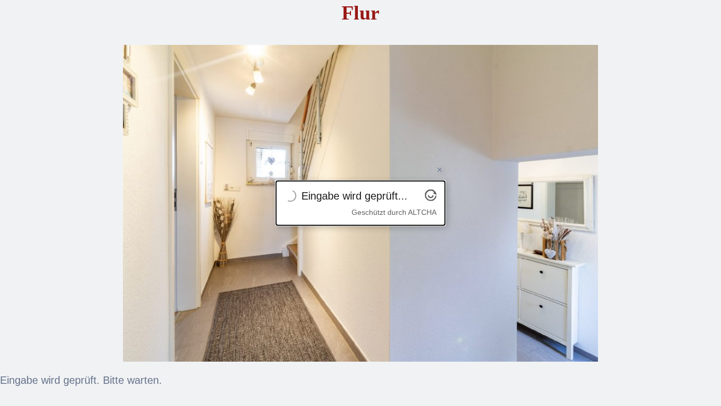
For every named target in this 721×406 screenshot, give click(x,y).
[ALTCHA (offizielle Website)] (431, 197)
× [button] (440, 170)
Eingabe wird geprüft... (354, 195)
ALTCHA (422, 211)
